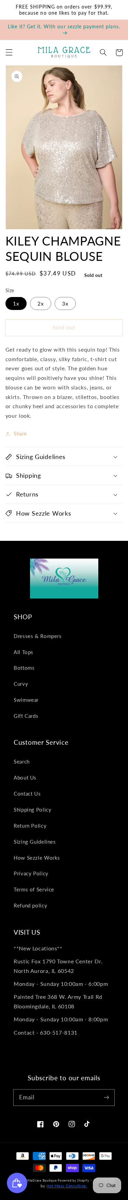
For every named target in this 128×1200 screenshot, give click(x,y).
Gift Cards (26, 716)
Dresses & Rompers (38, 636)
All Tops (23, 652)
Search (22, 761)
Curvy (21, 684)
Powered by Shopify (73, 1180)
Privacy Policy (31, 873)
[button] (9, 52)
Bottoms (24, 668)
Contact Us (27, 793)
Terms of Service (34, 889)
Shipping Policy (32, 809)
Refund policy (30, 905)
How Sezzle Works (37, 858)
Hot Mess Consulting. (66, 1186)
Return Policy (30, 826)
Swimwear (26, 700)
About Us (25, 777)
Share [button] (20, 433)
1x (16, 303)
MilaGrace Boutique (42, 1180)
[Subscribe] (106, 1097)
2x (41, 303)
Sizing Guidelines (35, 842)
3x (65, 303)
